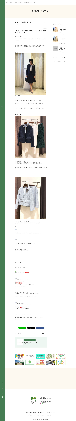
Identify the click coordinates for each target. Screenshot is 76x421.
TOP (2, 383)
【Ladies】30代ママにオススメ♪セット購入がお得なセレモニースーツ (24, 2)
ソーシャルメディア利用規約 (39, 415)
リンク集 (42, 412)
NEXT (43, 333)
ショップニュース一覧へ (31, 333)
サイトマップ (36, 412)
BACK (19, 333)
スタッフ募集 (49, 415)
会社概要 (30, 415)
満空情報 (2, 389)
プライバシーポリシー (50, 412)
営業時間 (2, 396)
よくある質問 (29, 412)
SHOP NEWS (10, 2)
